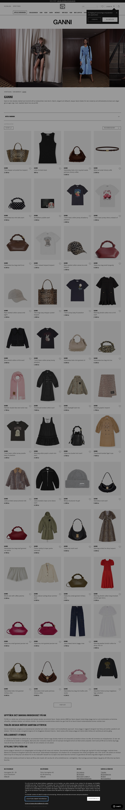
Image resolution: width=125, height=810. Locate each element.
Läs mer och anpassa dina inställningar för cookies (36, 803)
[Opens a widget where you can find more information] (117, 806)
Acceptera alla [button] (93, 798)
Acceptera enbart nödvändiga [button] (36, 798)
